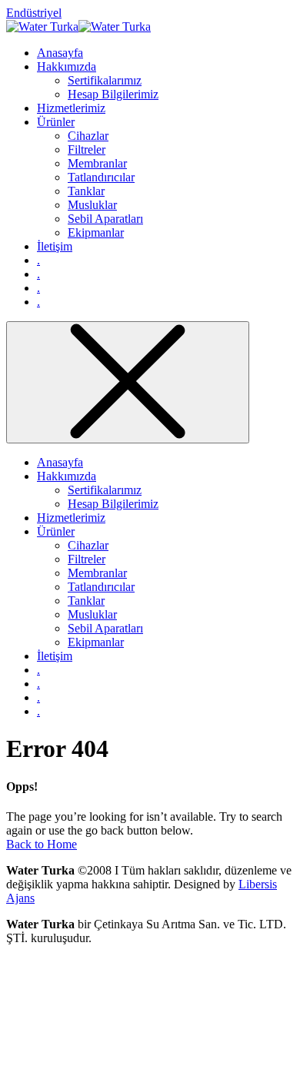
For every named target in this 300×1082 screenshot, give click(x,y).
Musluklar (92, 614)
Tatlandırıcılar (101, 586)
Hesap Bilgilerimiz (113, 503)
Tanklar (86, 600)
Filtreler (86, 559)
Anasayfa (60, 462)
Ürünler (56, 531)
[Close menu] (127, 382)
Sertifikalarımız (105, 489)
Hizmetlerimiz (71, 517)
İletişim (54, 655)
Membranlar (97, 572)
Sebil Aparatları (105, 628)
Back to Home (41, 844)
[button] (34, 12)
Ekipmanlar (96, 642)
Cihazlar (88, 545)
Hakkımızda (66, 476)
